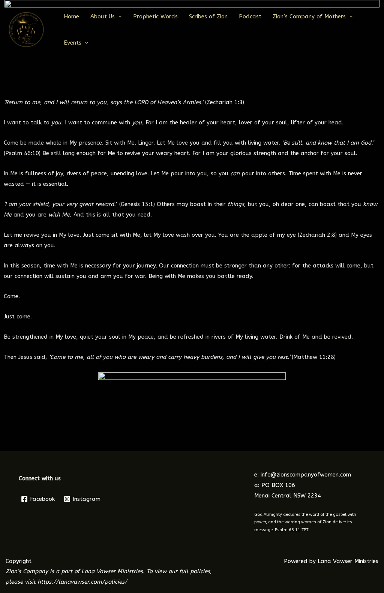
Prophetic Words (155, 16)
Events (72, 42)
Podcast (250, 16)
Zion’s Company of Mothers (309, 16)
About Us (102, 16)
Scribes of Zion (208, 16)
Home (71, 16)
